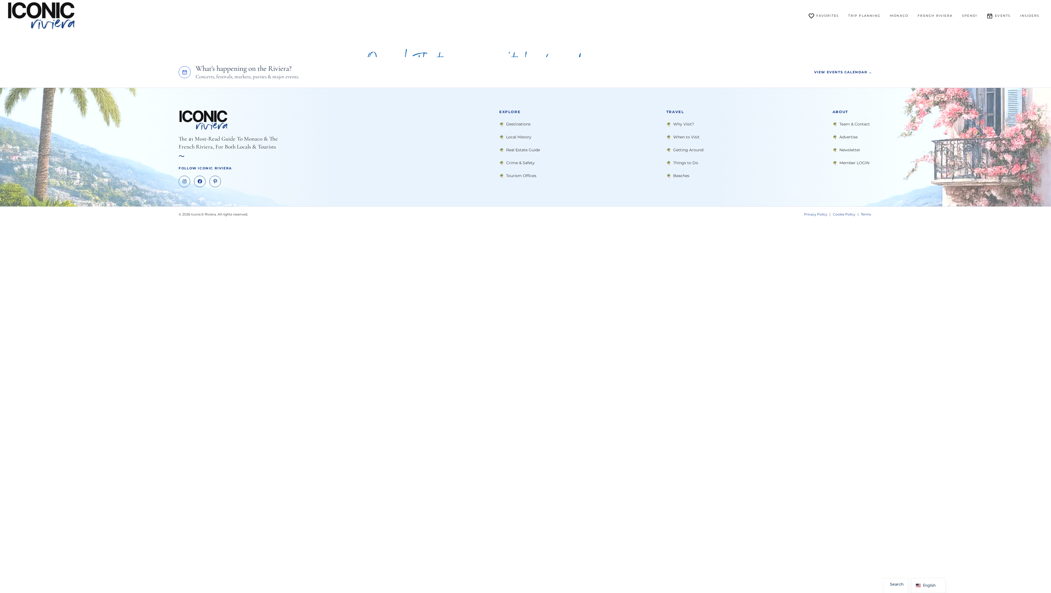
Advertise (848, 136)
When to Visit (686, 136)
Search (897, 584)
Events (1003, 16)
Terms (866, 214)
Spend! (969, 16)
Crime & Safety (520, 162)
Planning (864, 16)
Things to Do (685, 162)
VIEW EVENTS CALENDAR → (843, 72)
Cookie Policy (844, 214)
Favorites (827, 16)
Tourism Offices (521, 175)
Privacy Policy (815, 214)
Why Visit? (683, 123)
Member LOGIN (854, 162)
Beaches (681, 175)
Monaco (899, 16)
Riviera (935, 16)
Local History (518, 136)
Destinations (518, 123)
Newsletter (849, 149)
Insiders (1029, 16)
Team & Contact (854, 123)
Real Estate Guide (523, 149)
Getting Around (688, 149)
